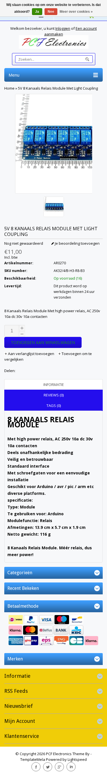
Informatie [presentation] (53, 384)
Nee (51, 12)
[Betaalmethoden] (53, 630)
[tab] (53, 384)
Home (9, 88)
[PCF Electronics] (53, 42)
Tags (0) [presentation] (54, 405)
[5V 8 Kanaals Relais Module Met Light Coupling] (53, 207)
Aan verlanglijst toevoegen (31, 353)
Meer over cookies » (76, 12)
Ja (37, 12)
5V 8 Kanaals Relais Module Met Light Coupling (58, 88)
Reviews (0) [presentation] (54, 395)
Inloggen (62, 28)
